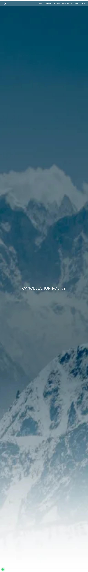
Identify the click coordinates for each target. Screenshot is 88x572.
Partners (63, 3)
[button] (82, 3)
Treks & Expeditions (47, 3)
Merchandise (69, 3)
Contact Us (76, 3)
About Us (40, 3)
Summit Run (56, 3)
